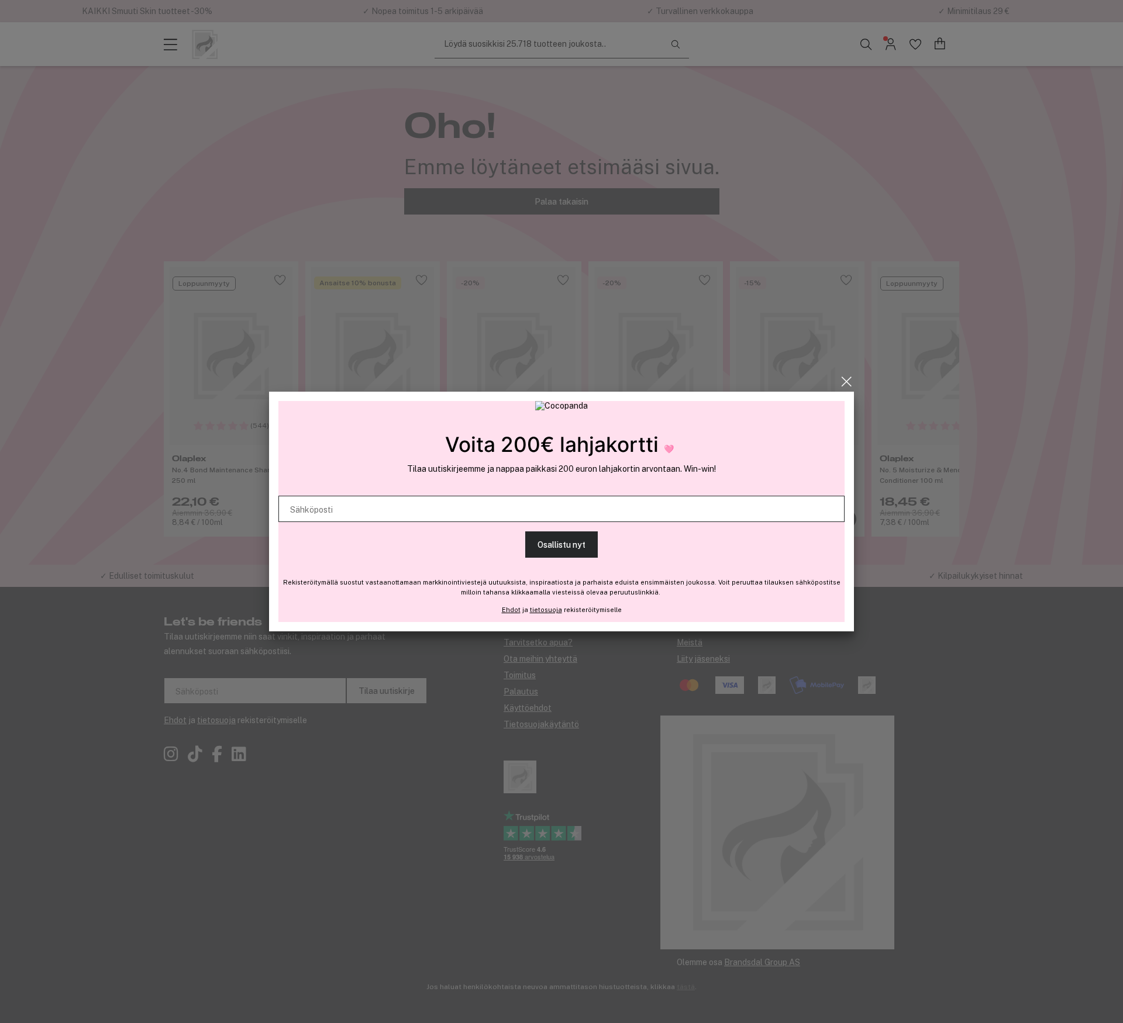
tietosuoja (546, 609)
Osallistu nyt (561, 544)
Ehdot (511, 609)
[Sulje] (846, 381)
